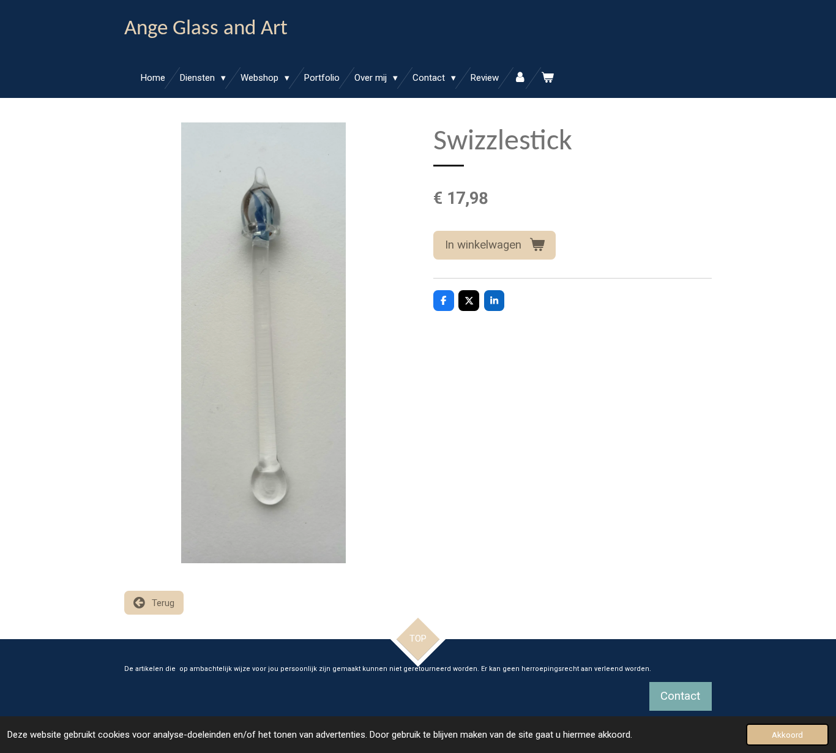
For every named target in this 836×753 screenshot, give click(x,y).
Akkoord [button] (787, 735)
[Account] (520, 78)
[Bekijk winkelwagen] (547, 78)
